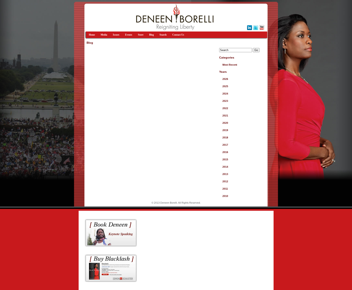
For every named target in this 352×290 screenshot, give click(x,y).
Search (163, 34)
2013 (225, 174)
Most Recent (229, 64)
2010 (225, 196)
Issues (116, 34)
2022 (225, 108)
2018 (225, 137)
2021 (225, 115)
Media (104, 34)
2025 (225, 86)
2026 (225, 79)
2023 (225, 101)
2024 (225, 93)
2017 (225, 144)
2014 (225, 166)
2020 (225, 123)
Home (92, 34)
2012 (225, 181)
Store (140, 34)
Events (128, 34)
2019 (225, 130)
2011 (225, 188)
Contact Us (178, 34)
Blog (151, 34)
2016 (225, 152)
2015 (225, 159)
